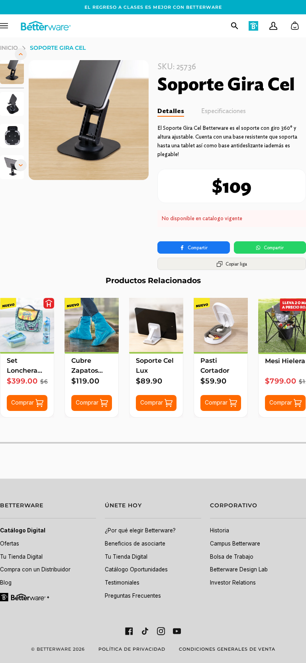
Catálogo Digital (22, 530)
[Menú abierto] (10, 25)
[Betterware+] (25, 596)
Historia (219, 530)
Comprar (23, 402)
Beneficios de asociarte (135, 543)
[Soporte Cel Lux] (156, 325)
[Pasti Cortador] (221, 325)
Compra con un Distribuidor (35, 569)
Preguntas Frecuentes (133, 596)
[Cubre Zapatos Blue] (92, 325)
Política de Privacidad (131, 649)
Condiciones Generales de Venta (227, 649)
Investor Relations (233, 582)
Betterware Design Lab (239, 569)
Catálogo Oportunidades (136, 569)
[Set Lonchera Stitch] (27, 325)
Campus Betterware (235, 543)
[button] (48, 509)
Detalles (170, 111)
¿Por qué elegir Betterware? (140, 530)
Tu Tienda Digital (21, 556)
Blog (6, 582)
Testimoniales (122, 582)
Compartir (198, 247)
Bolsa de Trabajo (231, 556)
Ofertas (9, 543)
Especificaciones (223, 111)
